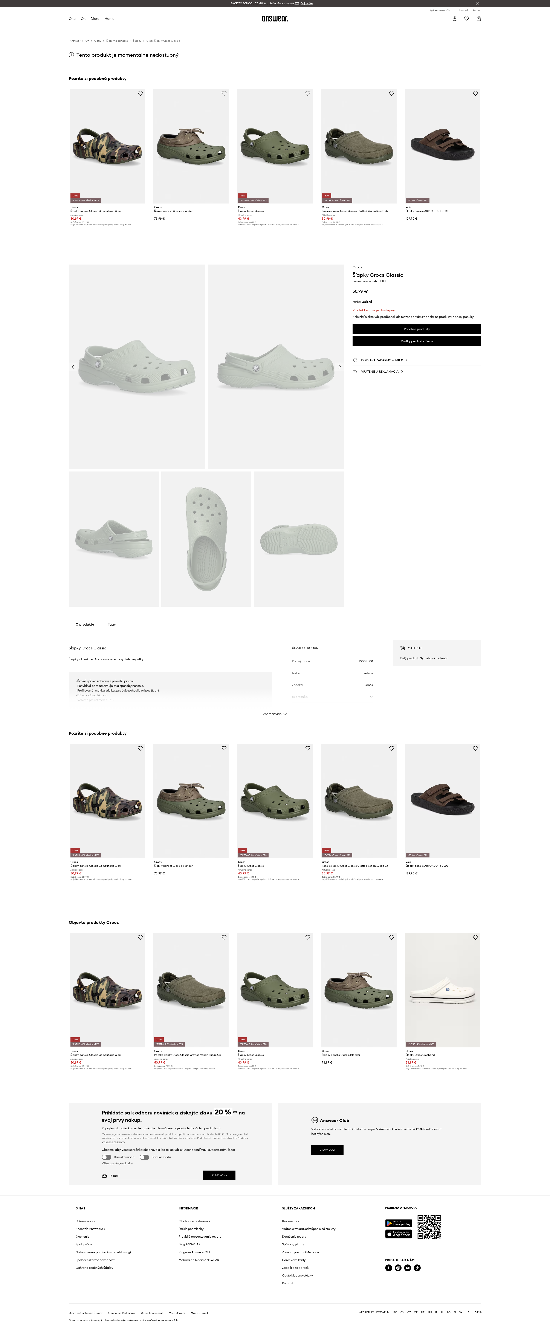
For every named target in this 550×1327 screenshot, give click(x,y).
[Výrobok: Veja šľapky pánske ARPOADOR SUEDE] (442, 146)
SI (455, 1312)
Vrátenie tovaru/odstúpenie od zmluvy (309, 1229)
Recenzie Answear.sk (90, 1229)
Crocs (357, 267)
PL (441, 1312)
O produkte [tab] (85, 624)
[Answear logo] (275, 18)
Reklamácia (290, 1221)
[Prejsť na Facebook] (388, 1268)
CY (402, 1312)
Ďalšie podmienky (191, 1229)
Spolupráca (84, 1244)
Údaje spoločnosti (152, 1313)
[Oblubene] (466, 18)
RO (449, 1312)
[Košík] (478, 18)
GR (416, 1312)
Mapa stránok (199, 1313)
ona (72, 18)
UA (467, 1312)
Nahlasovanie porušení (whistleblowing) (103, 1252)
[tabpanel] (275, 674)
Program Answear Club (195, 1252)
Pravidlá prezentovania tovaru (200, 1236)
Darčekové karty (294, 1260)
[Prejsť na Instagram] (398, 1268)
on (83, 18)
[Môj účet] (454, 18)
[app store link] (398, 1233)
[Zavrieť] (477, 3)
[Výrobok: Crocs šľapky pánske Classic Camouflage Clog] (107, 146)
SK (460, 1312)
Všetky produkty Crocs (417, 341)
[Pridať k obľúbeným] (140, 93)
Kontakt (287, 1283)
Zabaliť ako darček (295, 1268)
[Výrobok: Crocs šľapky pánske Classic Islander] (191, 146)
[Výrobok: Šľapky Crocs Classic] (275, 146)
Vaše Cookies (177, 1313)
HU (430, 1312)
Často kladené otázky (297, 1275)
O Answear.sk (85, 1221)
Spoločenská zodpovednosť (95, 1260)
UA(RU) (477, 1312)
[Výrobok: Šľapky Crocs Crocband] (442, 990)
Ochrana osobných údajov (94, 1268)
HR (423, 1312)
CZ (409, 1312)
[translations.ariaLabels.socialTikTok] (417, 1268)
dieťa (95, 18)
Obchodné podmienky (194, 1221)
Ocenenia (82, 1236)
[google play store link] (398, 1223)
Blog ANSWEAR (189, 1244)
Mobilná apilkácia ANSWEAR (199, 1260)
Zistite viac (327, 1150)
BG (395, 1312)
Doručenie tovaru (294, 1236)
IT (436, 1312)
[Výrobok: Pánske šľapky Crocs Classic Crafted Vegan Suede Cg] (359, 146)
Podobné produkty (417, 329)
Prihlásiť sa (219, 1175)
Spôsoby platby (293, 1244)
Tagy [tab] (112, 624)
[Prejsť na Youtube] (407, 1268)
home (109, 18)
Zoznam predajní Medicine (300, 1252)
